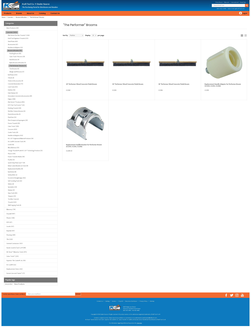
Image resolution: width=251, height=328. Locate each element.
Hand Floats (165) (13, 41)
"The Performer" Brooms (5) (17, 66)
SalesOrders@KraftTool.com (236, 8)
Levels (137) (10, 226)
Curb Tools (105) (13, 87)
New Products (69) (12, 28)
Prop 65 (120, 301)
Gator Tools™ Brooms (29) (17, 56)
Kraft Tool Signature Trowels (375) (18, 38)
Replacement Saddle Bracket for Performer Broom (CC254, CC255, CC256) (84, 145)
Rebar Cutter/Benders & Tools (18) (18, 166)
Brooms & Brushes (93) (15, 50)
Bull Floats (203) (12, 75)
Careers (114, 301)
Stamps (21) (11, 190)
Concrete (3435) (11, 32)
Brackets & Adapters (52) (15, 47)
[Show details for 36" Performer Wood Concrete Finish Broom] (177, 62)
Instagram (237, 295)
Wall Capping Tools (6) (14, 205)
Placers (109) (11, 154)
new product (8, 284)
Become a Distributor (131, 301)
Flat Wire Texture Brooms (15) (16, 111)
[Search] (247, 5)
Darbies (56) (11, 90)
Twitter (231, 295)
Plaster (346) (10, 218)
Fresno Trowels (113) (14, 123)
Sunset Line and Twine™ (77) (15, 273)
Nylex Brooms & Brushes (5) (17, 63)
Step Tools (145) (12, 193)
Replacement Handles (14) (15, 169)
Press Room (219, 2)
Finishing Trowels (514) (14, 108)
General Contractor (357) (14, 243)
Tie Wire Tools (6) (13, 199)
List (245, 35)
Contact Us (55, 13)
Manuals (226, 2)
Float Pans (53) (12, 117)
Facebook (226, 295)
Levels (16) (11, 144)
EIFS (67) (9, 222)
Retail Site (243, 2)
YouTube (242, 295)
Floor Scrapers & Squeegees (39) (18, 120)
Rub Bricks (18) (12, 172)
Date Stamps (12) (13, 93)
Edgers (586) (11, 99)
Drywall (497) (10, 214)
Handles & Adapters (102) (15, 135)
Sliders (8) (11, 184)
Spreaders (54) (12, 187)
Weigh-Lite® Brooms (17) (16, 72)
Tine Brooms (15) (14, 69)
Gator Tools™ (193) (13, 126)
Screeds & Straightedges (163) (17, 178)
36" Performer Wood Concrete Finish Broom (173, 84)
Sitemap (152, 301)
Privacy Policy (143, 301)
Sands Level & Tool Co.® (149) (16, 248)
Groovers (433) (12, 129)
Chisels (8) (11, 78)
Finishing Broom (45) (15, 53)
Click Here (139, 323)
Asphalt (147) (10, 231)
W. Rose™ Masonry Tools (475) (16, 252)
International (234, 2)
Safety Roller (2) (12, 175)
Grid (242, 35)
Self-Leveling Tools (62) (15, 181)
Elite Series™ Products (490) (16, 102)
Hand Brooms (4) (14, 59)
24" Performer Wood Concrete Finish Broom (81, 84)
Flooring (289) (10, 235)
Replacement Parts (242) (14, 269)
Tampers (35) (12, 196)
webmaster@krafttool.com (150, 318)
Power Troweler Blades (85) (16, 157)
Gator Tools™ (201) (12, 256)
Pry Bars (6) (11, 160)
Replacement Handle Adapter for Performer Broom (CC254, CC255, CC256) (223, 85)
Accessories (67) (13, 44)
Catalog (42, 13)
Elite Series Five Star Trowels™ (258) (19, 35)
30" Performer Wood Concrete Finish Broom (127, 84)
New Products (19, 284)
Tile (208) (9, 239)
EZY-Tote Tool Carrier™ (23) (16, 105)
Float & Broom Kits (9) (14, 114)
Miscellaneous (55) (13, 147)
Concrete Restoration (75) (15, 84)
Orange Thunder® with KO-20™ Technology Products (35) (25, 150)
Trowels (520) (12, 202)
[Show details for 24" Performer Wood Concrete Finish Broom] (85, 62)
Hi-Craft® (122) (11, 265)
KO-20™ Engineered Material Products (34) (20, 138)
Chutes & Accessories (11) (15, 81)
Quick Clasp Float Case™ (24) (16, 163)
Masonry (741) (10, 209)
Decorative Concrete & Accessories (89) (20, 96)
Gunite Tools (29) (13, 132)
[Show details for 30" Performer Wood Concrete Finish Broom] (131, 62)
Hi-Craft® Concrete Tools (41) (16, 141)
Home (3, 17)
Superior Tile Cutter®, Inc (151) (16, 260)
